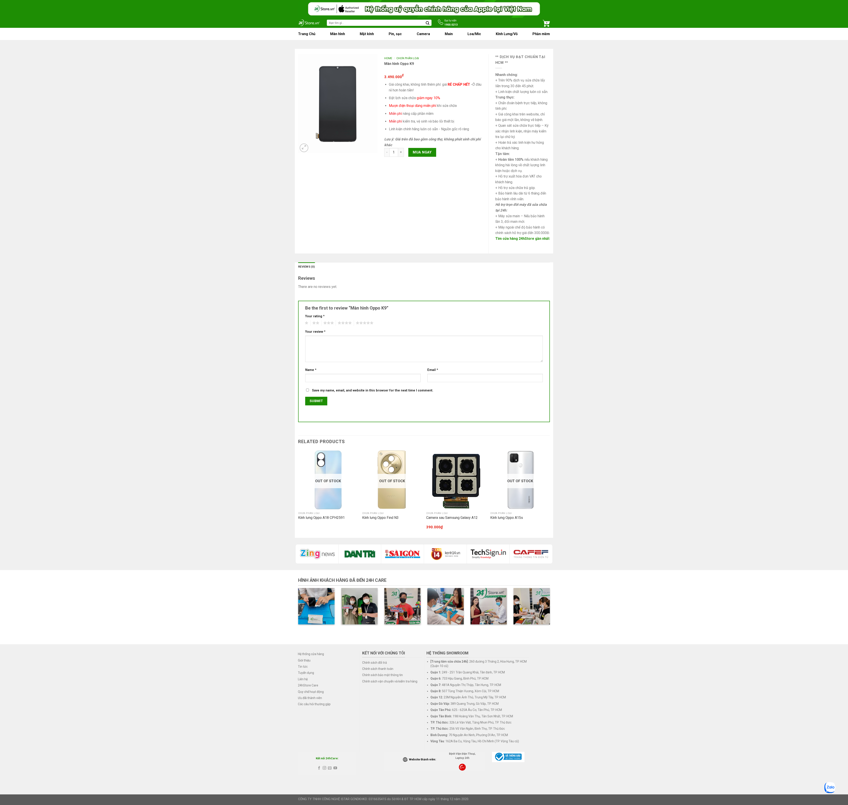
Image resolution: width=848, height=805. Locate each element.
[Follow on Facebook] (319, 768)
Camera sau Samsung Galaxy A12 (452, 518)
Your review (315, 332)
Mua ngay (422, 152)
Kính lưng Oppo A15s (506, 518)
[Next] (549, 493)
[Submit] (428, 23)
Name (310, 370)
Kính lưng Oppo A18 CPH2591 (321, 518)
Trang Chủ (306, 34)
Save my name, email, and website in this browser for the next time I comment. (372, 390)
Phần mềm (541, 34)
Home (388, 58)
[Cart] (546, 23)
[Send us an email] (329, 768)
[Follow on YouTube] (335, 768)
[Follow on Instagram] (324, 768)
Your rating (315, 316)
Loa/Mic (474, 34)
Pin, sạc (395, 34)
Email (432, 370)
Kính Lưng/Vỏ (507, 34)
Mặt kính (367, 34)
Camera (423, 34)
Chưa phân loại (407, 58)
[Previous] (298, 493)
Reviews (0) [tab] (306, 266)
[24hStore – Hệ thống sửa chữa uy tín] (309, 23)
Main (449, 34)
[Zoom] (304, 148)
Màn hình (337, 34)
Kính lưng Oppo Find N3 (380, 518)
